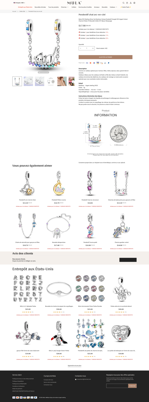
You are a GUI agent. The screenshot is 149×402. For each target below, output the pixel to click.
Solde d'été (22, 11)
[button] (17, 81)
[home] (74, 2)
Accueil (14, 11)
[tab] (39, 72)
